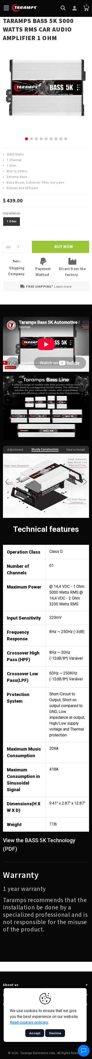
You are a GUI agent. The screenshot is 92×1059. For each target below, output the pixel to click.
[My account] (74, 8)
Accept (34, 1033)
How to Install (75, 449)
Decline (55, 1033)
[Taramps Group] (24, 8)
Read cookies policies (29, 1022)
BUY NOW (63, 247)
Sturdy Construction (45, 449)
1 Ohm (11, 221)
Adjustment (15, 449)
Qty (8, 247)
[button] (26, 138)
